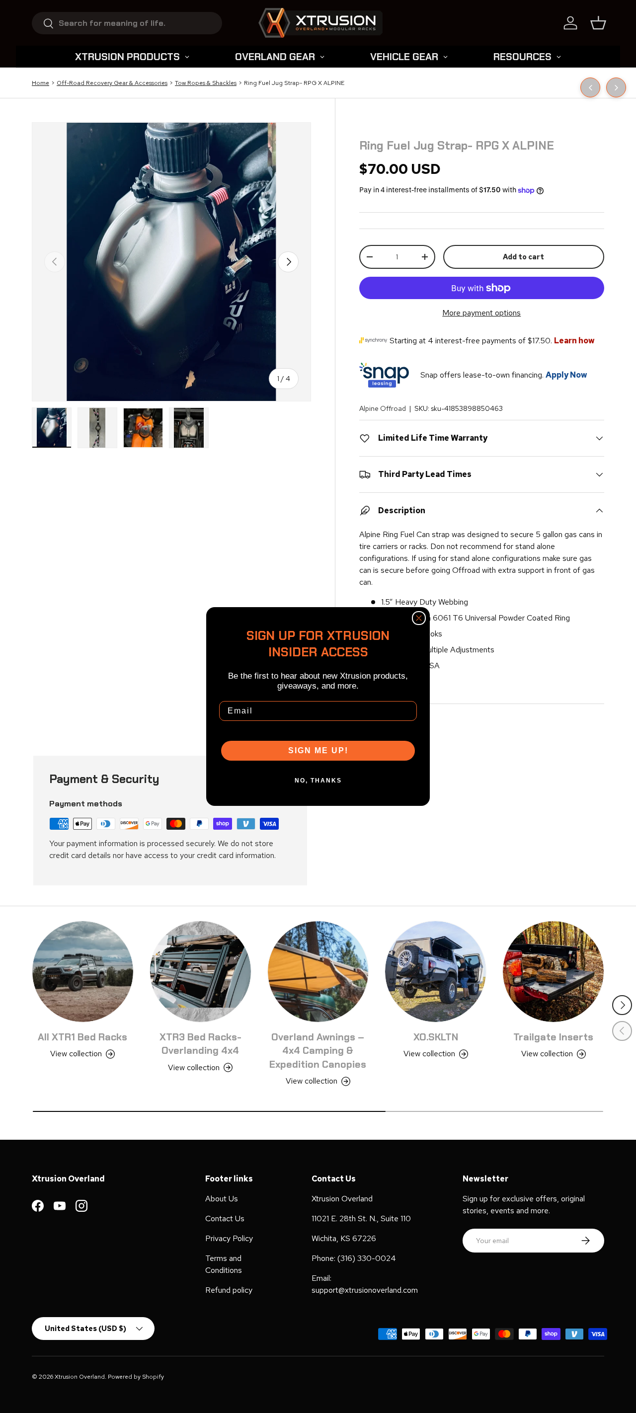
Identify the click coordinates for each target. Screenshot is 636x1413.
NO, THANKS (318, 780)
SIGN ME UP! (318, 750)
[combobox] (127, 23)
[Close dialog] (419, 618)
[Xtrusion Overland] (320, 23)
